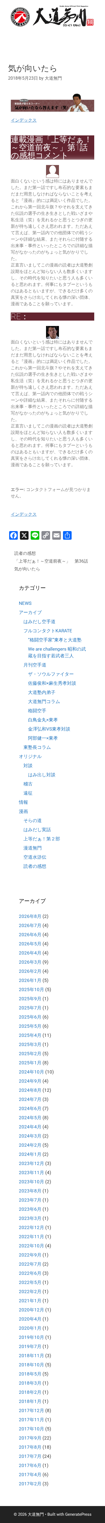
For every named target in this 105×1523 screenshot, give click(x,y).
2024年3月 (30, 1136)
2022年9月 (30, 1255)
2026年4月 (30, 953)
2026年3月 (30, 962)
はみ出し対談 (41, 774)
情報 (23, 802)
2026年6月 (30, 934)
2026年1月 (30, 980)
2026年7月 (30, 925)
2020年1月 (30, 1328)
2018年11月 (31, 1355)
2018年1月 (30, 1401)
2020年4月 (30, 1319)
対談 (28, 765)
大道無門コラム (44, 701)
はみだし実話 (37, 829)
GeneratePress (78, 1514)
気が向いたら (27, 568)
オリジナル (30, 756)
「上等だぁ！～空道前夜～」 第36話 (51, 561)
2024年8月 (30, 1090)
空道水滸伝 (34, 857)
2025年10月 (31, 989)
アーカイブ (30, 612)
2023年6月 (30, 1209)
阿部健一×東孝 (43, 738)
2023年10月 (31, 1181)
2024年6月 (30, 1108)
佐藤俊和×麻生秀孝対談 (52, 683)
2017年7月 (30, 1456)
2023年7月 (30, 1200)
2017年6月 (30, 1465)
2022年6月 (30, 1273)
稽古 (28, 784)
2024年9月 (30, 1081)
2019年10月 (31, 1337)
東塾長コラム (37, 747)
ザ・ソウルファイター (51, 674)
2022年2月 (30, 1291)
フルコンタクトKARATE (47, 630)
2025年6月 (30, 1017)
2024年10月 (31, 1072)
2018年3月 (30, 1383)
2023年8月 (30, 1191)
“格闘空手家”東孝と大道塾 (55, 640)
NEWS (25, 603)
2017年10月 (31, 1428)
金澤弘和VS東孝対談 (49, 729)
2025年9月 (30, 998)
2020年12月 (31, 1310)
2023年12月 (31, 1163)
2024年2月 (30, 1145)
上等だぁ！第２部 (41, 838)
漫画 (23, 811)
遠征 (28, 793)
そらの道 (32, 820)
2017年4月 (30, 1474)
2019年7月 (30, 1346)
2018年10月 (31, 1364)
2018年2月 (30, 1392)
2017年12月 (31, 1410)
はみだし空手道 (39, 621)
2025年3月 (30, 1044)
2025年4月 (30, 1035)
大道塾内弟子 (41, 692)
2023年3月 (30, 1218)
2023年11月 (31, 1172)
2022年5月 (30, 1282)
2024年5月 (30, 1117)
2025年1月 (30, 1062)
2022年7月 (30, 1264)
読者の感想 (25, 553)
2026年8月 (30, 916)
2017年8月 (30, 1447)
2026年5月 (30, 943)
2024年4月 (30, 1126)
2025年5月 (30, 1026)
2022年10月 (31, 1245)
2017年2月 (30, 1483)
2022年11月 (31, 1236)
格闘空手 (37, 710)
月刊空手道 (34, 665)
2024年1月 (30, 1154)
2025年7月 (30, 1007)
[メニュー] (86, 35)
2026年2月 (30, 971)
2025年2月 (30, 1053)
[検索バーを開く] (70, 35)
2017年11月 (31, 1419)
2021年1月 (30, 1300)
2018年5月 (30, 1374)
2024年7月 (30, 1099)
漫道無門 (32, 848)
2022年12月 (31, 1227)
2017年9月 (30, 1438)
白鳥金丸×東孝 (43, 719)
